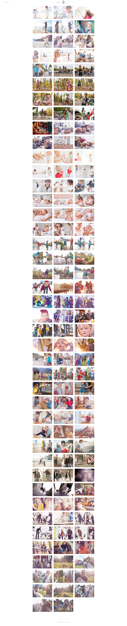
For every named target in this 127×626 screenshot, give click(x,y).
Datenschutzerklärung (65, 619)
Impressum (60, 619)
